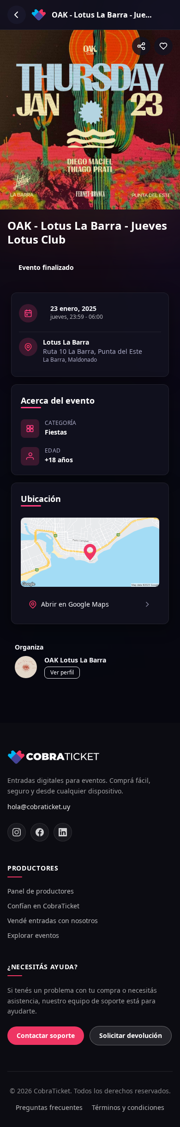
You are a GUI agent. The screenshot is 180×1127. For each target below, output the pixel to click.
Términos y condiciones (128, 1107)
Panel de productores (40, 891)
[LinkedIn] (63, 832)
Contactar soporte (46, 1035)
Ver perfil (62, 672)
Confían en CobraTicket (43, 905)
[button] (141, 46)
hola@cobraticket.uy (38, 806)
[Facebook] (39, 832)
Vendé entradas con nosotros (52, 920)
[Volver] (16, 15)
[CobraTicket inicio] (53, 757)
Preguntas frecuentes (49, 1107)
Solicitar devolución (130, 1035)
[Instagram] (16, 832)
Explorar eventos (33, 935)
